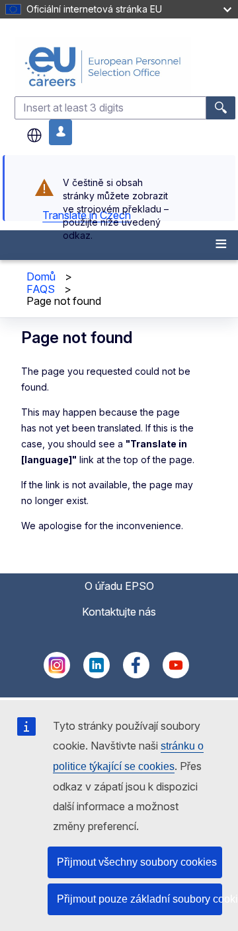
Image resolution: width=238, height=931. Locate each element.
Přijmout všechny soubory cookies (137, 862)
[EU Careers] (125, 66)
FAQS (40, 289)
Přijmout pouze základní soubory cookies (139, 899)
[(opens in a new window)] (57, 674)
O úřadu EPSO (119, 586)
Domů (41, 276)
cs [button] (34, 135)
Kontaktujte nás (119, 611)
